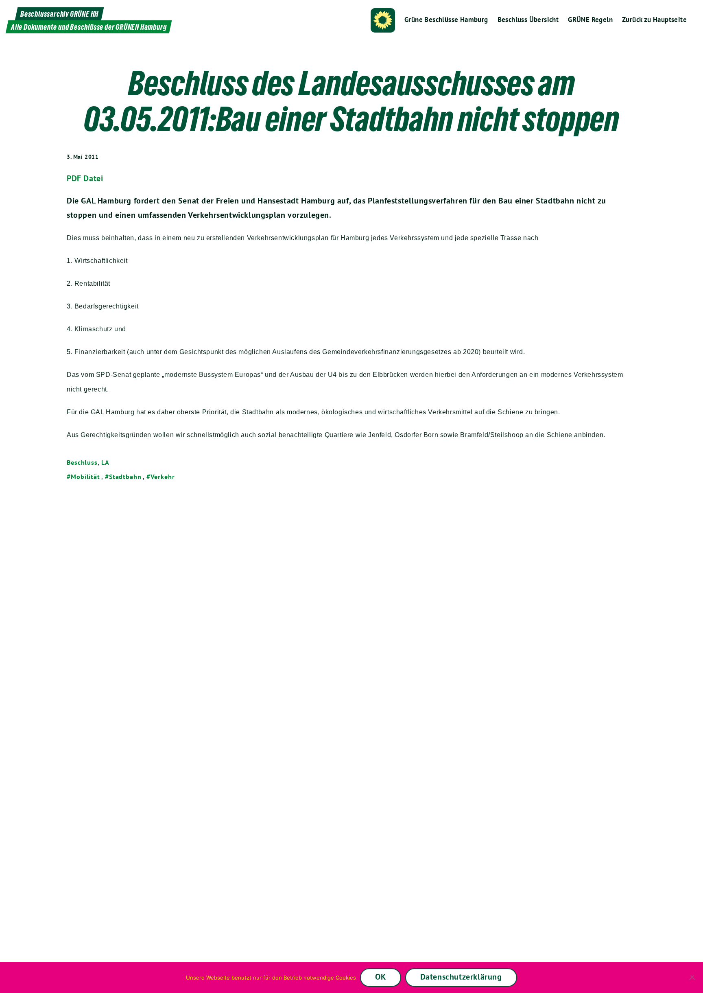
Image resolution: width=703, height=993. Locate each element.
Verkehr (163, 476)
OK (380, 976)
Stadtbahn (125, 476)
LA (105, 462)
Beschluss (82, 462)
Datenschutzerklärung (461, 976)
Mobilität (85, 476)
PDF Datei (85, 178)
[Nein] (693, 977)
